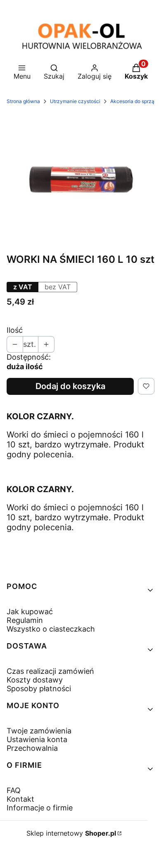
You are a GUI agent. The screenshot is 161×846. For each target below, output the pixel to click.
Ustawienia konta (37, 739)
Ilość (15, 330)
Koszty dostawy (35, 679)
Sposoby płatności (39, 688)
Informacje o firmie (40, 807)
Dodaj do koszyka (70, 386)
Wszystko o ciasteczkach (51, 629)
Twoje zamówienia (39, 730)
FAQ (14, 790)
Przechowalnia (32, 748)
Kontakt (20, 799)
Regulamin (25, 620)
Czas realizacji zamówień (50, 671)
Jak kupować (30, 611)
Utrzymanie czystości (75, 101)
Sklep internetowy (71, 833)
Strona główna (23, 101)
